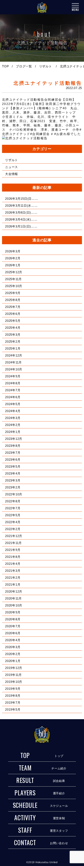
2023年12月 (13, 438)
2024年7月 (12, 390)
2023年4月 (12, 473)
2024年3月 (12, 418)
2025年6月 (12, 313)
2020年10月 (13, 605)
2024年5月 (12, 404)
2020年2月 (12, 654)
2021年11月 (13, 543)
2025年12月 (13, 272)
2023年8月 (12, 445)
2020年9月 (12, 612)
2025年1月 (12, 348)
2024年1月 (12, 432)
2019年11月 (13, 675)
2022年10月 (13, 494)
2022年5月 (12, 515)
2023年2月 (12, 487)
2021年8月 (12, 556)
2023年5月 (12, 466)
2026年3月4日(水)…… (21, 219)
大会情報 (11, 174)
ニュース (11, 167)
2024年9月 (12, 376)
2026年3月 (12, 251)
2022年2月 (12, 529)
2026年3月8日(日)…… (21, 212)
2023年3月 (12, 480)
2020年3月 (12, 647)
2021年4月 (12, 563)
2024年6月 (12, 397)
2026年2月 (12, 258)
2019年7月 (12, 702)
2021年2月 (12, 577)
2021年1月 (12, 584)
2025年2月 (12, 341)
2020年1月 (12, 661)
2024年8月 (12, 383)
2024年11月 (13, 362)
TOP (5, 66)
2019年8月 (12, 695)
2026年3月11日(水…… (21, 205)
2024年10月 (13, 369)
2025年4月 (12, 327)
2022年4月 (12, 522)
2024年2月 (12, 425)
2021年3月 (12, 570)
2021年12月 (13, 536)
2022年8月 (12, 501)
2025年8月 (12, 300)
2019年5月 (12, 709)
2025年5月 (12, 320)
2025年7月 (12, 307)
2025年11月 (13, 279)
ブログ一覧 (24, 66)
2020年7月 (12, 626)
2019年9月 (12, 688)
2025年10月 (13, 286)
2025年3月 (12, 334)
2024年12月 (13, 355)
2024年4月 (12, 411)
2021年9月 (12, 550)
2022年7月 (12, 508)
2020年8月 (12, 619)
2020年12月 (13, 591)
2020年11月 (13, 598)
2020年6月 (12, 633)
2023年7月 (12, 452)
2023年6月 (12, 459)
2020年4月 (12, 640)
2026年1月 (12, 265)
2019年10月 (13, 681)
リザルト (45, 66)
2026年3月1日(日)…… (21, 226)
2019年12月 (13, 668)
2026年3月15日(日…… (21, 198)
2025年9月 (12, 293)
